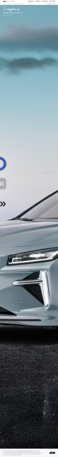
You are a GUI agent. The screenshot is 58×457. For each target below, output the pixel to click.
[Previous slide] (4, 231)
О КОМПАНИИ (21, 3)
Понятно (52, 452)
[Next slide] (54, 231)
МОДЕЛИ (4, 3)
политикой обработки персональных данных (23, 450)
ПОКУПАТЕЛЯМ (9, 3)
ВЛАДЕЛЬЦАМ (15, 3)
